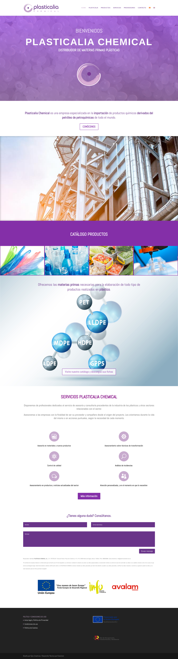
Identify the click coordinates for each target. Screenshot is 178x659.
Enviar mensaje (147, 551)
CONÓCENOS (89, 126)
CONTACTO (142, 8)
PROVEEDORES (129, 8)
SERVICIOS (117, 8)
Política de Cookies (31, 628)
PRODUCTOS (105, 8)
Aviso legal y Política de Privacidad (36, 620)
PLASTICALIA (93, 8)
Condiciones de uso (31, 624)
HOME (83, 8)
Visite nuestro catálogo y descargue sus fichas (89, 371)
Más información (89, 496)
